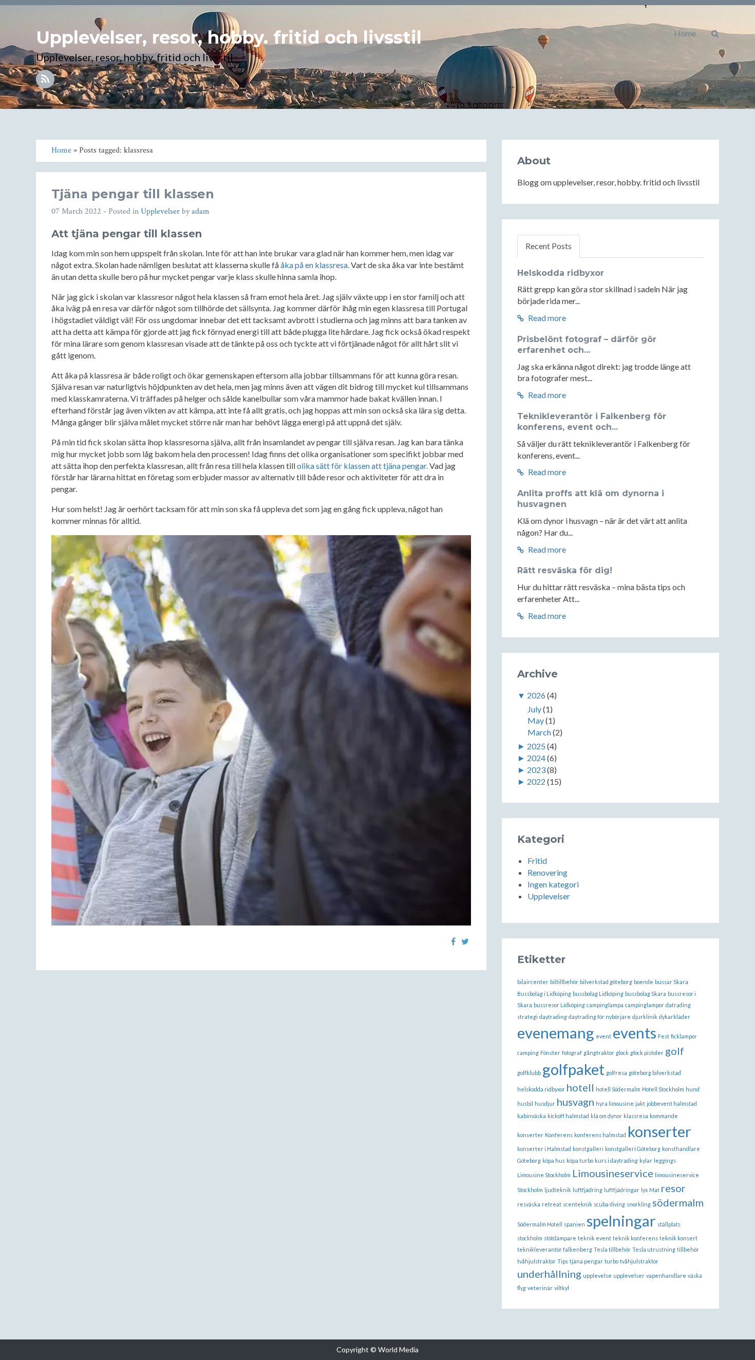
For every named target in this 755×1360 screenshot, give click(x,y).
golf (674, 1051)
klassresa (636, 1115)
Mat (654, 1189)
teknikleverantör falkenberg (554, 1249)
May (535, 720)
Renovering (547, 872)
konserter (659, 1131)
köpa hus (553, 1160)
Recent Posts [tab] (548, 246)
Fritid (537, 860)
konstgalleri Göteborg (632, 1148)
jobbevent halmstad (672, 1103)
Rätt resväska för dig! (564, 570)
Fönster (550, 1052)
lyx (644, 1189)
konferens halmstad (600, 1134)
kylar (645, 1160)
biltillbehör (564, 981)
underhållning (549, 1274)
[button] (715, 33)
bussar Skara (671, 981)
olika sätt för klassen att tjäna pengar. (362, 465)
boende (643, 981)
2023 (536, 770)
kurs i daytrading (616, 1160)
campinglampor (644, 1005)
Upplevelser (160, 211)
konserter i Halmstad (544, 1148)
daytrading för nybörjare (600, 1016)
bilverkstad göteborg (606, 981)
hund (693, 1089)
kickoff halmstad (568, 1115)
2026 (536, 695)
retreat (551, 1204)
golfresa (616, 1072)
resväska (528, 1204)
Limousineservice (612, 1173)
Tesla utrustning (653, 1249)
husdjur (545, 1103)
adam (201, 211)
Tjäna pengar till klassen (132, 193)
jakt (640, 1103)
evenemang (555, 1033)
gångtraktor (598, 1052)
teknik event (594, 1238)
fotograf (572, 1052)
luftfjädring (587, 1189)
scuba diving (609, 1204)
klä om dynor (606, 1115)
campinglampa (605, 1005)
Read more (546, 318)
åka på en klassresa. (314, 265)
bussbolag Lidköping (598, 993)
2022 (536, 781)
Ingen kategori (553, 884)
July (534, 709)
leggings (665, 1160)
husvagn (575, 1101)
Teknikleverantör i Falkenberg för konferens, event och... (591, 421)
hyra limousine (615, 1103)
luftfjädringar (621, 1189)
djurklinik (644, 1016)
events (634, 1033)
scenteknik (577, 1204)
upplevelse (597, 1275)
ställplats (669, 1224)
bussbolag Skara (645, 993)
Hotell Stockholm (663, 1089)
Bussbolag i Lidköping (544, 993)
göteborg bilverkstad (655, 1072)
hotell (580, 1087)
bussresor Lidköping (559, 1005)
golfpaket (573, 1069)
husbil (525, 1103)
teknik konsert (678, 1238)
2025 (536, 746)
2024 (536, 758)
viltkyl (561, 1288)
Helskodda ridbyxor (560, 273)
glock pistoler (647, 1052)
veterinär (540, 1288)
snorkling (639, 1204)
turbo (611, 1261)
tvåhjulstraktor (639, 1261)
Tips (562, 1261)
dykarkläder (674, 1016)
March (539, 732)
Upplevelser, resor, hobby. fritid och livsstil (229, 37)
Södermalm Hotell (539, 1224)
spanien (574, 1224)
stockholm (529, 1238)
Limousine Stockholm (544, 1175)
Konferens (559, 1134)
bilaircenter (533, 981)
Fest (663, 1036)
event (603, 1036)
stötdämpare (560, 1238)
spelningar (621, 1221)
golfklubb (529, 1072)
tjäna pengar (586, 1261)
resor (673, 1188)
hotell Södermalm (618, 1089)
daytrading (553, 1016)
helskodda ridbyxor (541, 1089)
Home (685, 33)
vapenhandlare (666, 1275)
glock (622, 1052)
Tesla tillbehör (612, 1249)
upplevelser (629, 1275)
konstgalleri (588, 1148)
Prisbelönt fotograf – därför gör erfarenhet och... (586, 344)
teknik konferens (635, 1238)
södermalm (678, 1202)
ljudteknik (557, 1189)
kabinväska (531, 1115)
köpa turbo (580, 1160)
